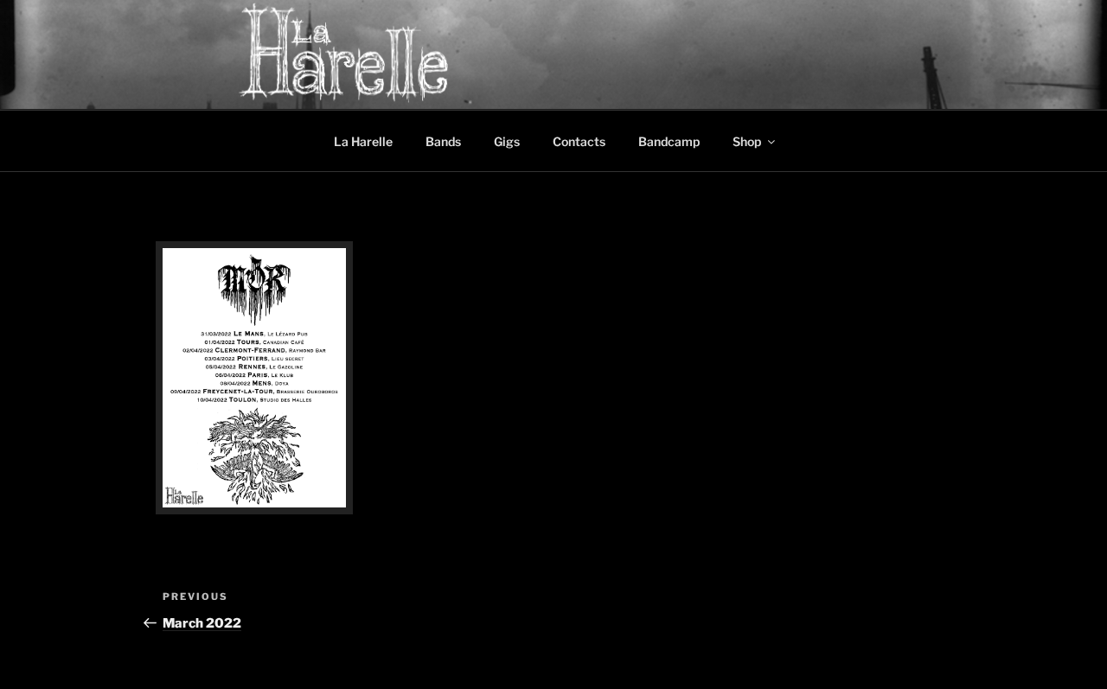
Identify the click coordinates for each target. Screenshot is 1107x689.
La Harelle (363, 141)
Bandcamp (669, 141)
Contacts (579, 141)
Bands (443, 141)
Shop (747, 141)
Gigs (507, 141)
